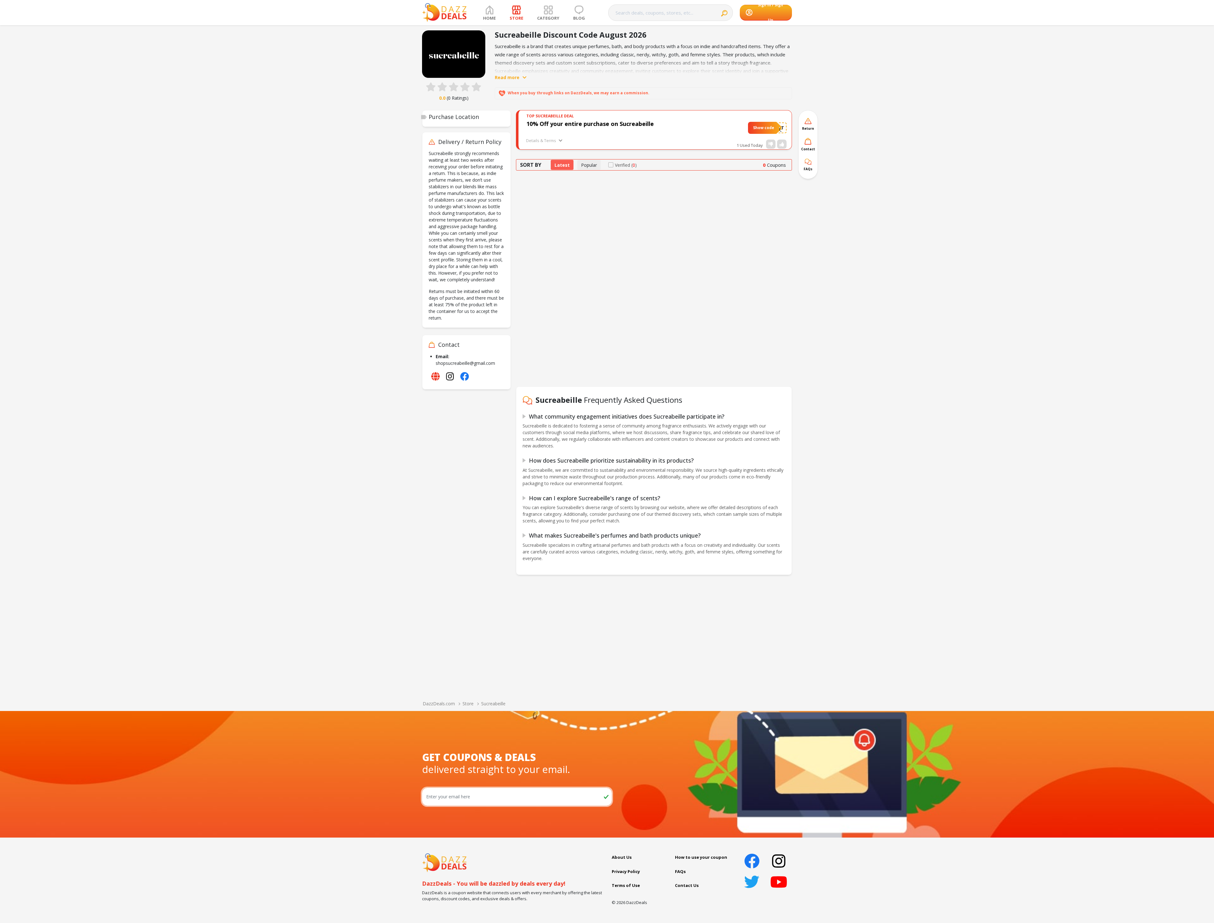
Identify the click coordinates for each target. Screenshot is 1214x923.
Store (468, 704)
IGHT (778, 128)
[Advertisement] (654, 223)
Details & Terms (541, 140)
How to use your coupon (701, 857)
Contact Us (687, 885)
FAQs (680, 871)
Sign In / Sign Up (770, 13)
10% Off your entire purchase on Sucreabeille (590, 124)
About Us (622, 857)
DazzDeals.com (439, 704)
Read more (507, 77)
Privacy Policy (626, 871)
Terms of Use (626, 885)
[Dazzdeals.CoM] (444, 862)
